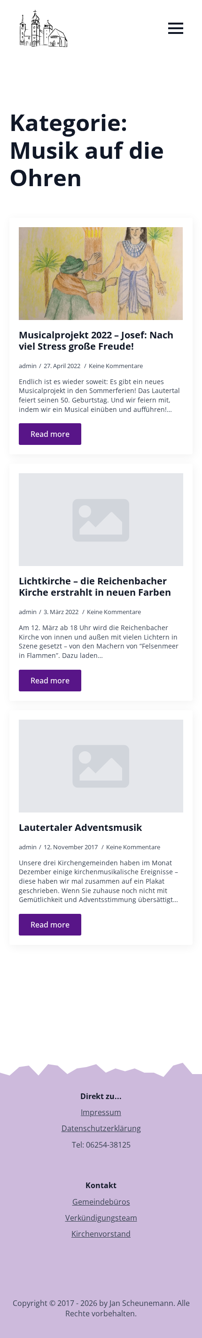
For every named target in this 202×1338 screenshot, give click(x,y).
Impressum (101, 1112)
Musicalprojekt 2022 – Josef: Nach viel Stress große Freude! (96, 340)
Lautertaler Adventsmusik (80, 827)
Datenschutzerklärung (101, 1128)
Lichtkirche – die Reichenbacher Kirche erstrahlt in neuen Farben (95, 586)
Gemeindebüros (101, 1202)
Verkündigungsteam (101, 1218)
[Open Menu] (175, 28)
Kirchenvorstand (101, 1234)
